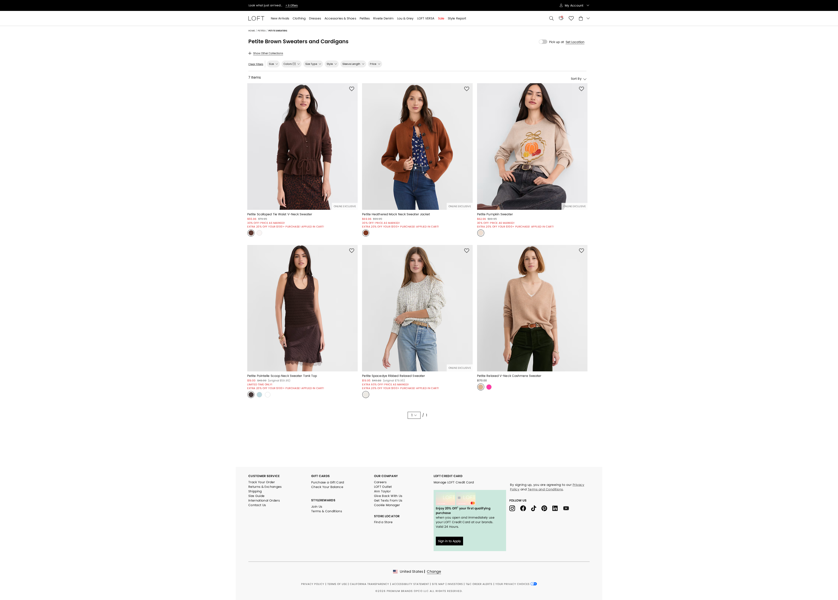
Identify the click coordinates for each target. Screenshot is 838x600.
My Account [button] (574, 5)
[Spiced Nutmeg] (251, 233)
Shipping (255, 491)
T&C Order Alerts (479, 584)
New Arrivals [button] (280, 18)
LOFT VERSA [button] (425, 18)
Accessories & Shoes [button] (340, 18)
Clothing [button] (299, 18)
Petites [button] (365, 18)
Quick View (302, 204)
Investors (455, 584)
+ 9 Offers (308, 5)
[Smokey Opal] (259, 394)
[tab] (273, 63)
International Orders (264, 500)
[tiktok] (536, 508)
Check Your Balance (327, 487)
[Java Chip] (251, 394)
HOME (251, 30)
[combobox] (562, 78)
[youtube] (567, 508)
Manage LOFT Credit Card (454, 482)
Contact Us (257, 505)
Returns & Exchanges (265, 486)
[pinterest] (546, 508)
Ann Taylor (382, 491)
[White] (267, 394)
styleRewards (323, 500)
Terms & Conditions (326, 511)
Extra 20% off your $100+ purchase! (274, 5)
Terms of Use (337, 584)
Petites (262, 30)
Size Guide (256, 496)
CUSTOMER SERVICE (264, 476)
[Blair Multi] (365, 394)
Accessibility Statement (410, 584)
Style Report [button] (457, 18)
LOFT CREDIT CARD (448, 476)
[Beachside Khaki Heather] (480, 233)
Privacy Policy (312, 584)
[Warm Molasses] (365, 233)
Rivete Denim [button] (383, 18)
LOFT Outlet (383, 486)
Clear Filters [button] (255, 64)
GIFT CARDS (320, 476)
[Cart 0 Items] (584, 18)
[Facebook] (525, 508)
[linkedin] (557, 508)
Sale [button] (441, 18)
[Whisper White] (259, 233)
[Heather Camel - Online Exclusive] (480, 387)
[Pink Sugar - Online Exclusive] (489, 387)
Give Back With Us (388, 496)
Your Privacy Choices (513, 584)
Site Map (438, 584)
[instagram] (514, 508)
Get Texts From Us (388, 500)
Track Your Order (261, 482)
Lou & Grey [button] (405, 18)
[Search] (551, 18)
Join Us (316, 506)
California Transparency (369, 584)
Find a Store (383, 522)
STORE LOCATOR (387, 516)
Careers (380, 482)
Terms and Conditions (545, 489)
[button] (575, 42)
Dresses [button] (315, 18)
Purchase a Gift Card (327, 482)
